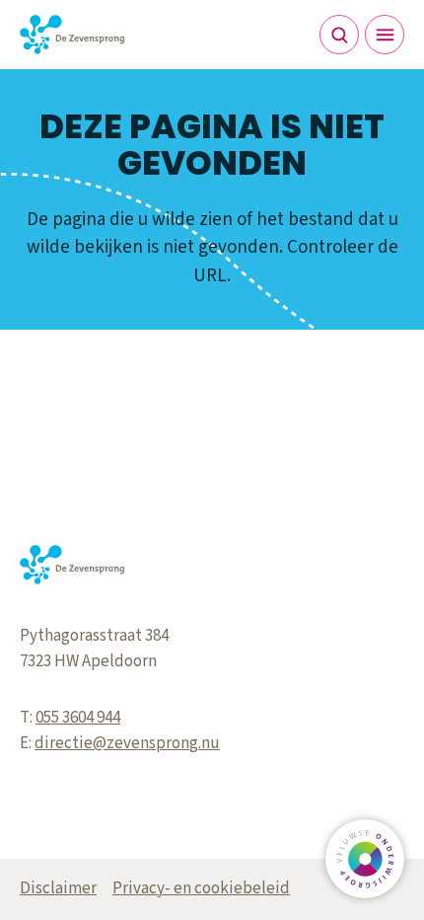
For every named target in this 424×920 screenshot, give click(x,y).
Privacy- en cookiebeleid (201, 888)
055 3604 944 (77, 717)
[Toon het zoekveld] (339, 34)
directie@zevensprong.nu (127, 743)
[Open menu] (384, 34)
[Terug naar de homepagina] (72, 34)
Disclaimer (58, 888)
